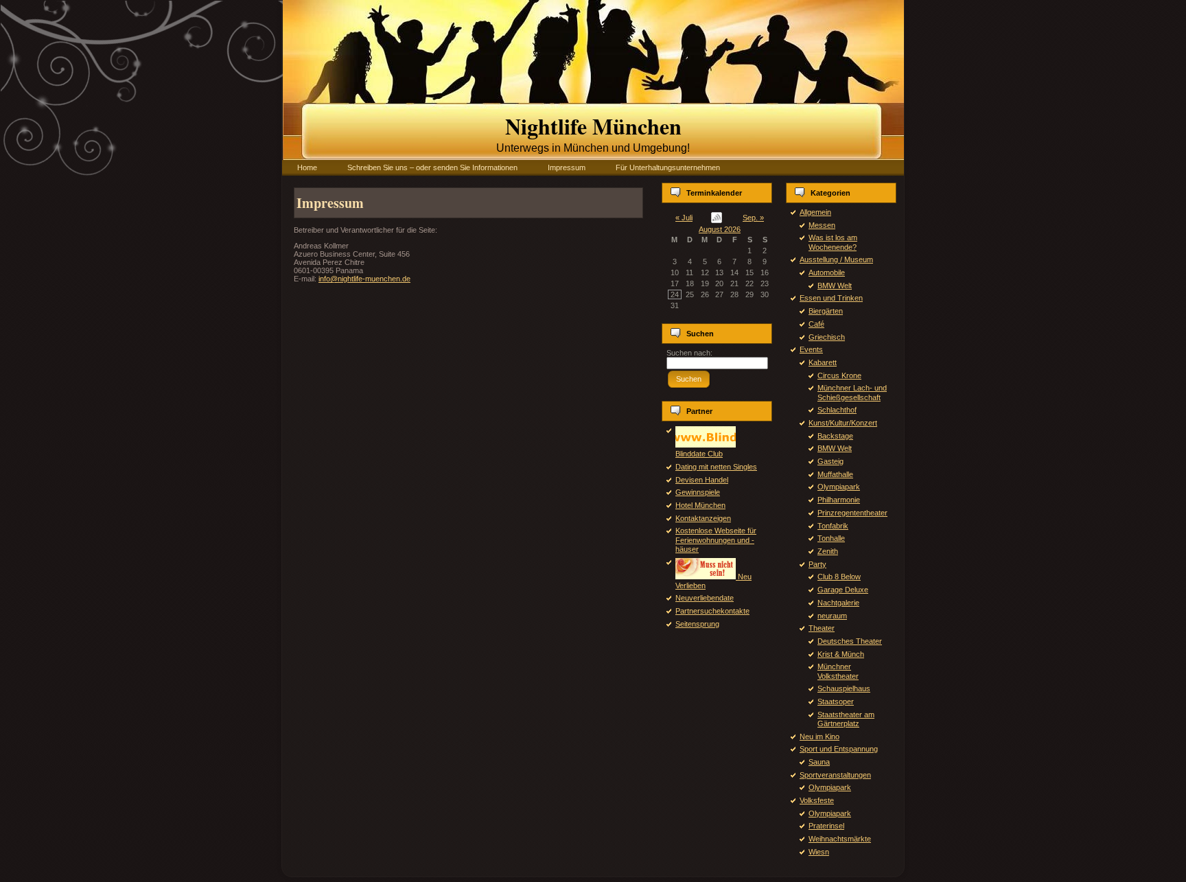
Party (817, 564)
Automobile (827, 272)
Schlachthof (837, 410)
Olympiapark (838, 487)
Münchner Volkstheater (838, 671)
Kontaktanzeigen (703, 518)
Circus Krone (839, 375)
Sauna (819, 762)
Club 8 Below (839, 576)
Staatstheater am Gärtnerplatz (845, 719)
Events (811, 349)
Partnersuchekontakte (712, 611)
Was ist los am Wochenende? (833, 242)
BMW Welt (834, 285)
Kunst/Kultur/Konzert (843, 423)
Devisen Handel (701, 480)
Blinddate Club (699, 454)
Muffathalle (835, 474)
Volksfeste (817, 800)
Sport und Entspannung (839, 749)
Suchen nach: (689, 353)
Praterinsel (826, 826)
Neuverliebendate (704, 598)
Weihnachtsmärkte (840, 839)
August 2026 (720, 229)
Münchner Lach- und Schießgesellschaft (852, 392)
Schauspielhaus (843, 688)
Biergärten (826, 311)
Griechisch (827, 337)
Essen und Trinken (831, 298)
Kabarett (823, 362)
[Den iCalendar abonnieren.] (716, 217)
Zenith (827, 551)
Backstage (835, 436)
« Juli (684, 217)
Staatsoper (835, 701)
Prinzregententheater (852, 513)
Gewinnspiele (697, 492)
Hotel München (700, 505)
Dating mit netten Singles (716, 467)
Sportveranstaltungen (835, 775)
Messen (822, 225)
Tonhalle (831, 538)
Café (816, 324)
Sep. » (753, 217)
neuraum (832, 616)
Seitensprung (697, 624)
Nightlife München (593, 126)
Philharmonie (838, 500)
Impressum (330, 203)
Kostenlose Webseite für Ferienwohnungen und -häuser (715, 539)
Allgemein (815, 212)
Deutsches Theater (849, 641)
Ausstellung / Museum (836, 259)
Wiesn (819, 852)
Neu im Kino (819, 736)
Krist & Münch (840, 654)
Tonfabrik (832, 526)
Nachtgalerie (838, 603)
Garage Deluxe (842, 589)
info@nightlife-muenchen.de (364, 279)
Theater (822, 628)
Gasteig (830, 461)
